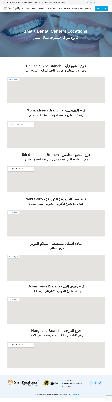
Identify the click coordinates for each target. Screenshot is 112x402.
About (34, 8)
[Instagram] (95, 383)
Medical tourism (77, 8)
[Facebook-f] (91, 383)
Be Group (76, 394)
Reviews (67, 8)
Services (41, 8)
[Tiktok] (100, 383)
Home (27, 8)
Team (60, 8)
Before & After (51, 8)
